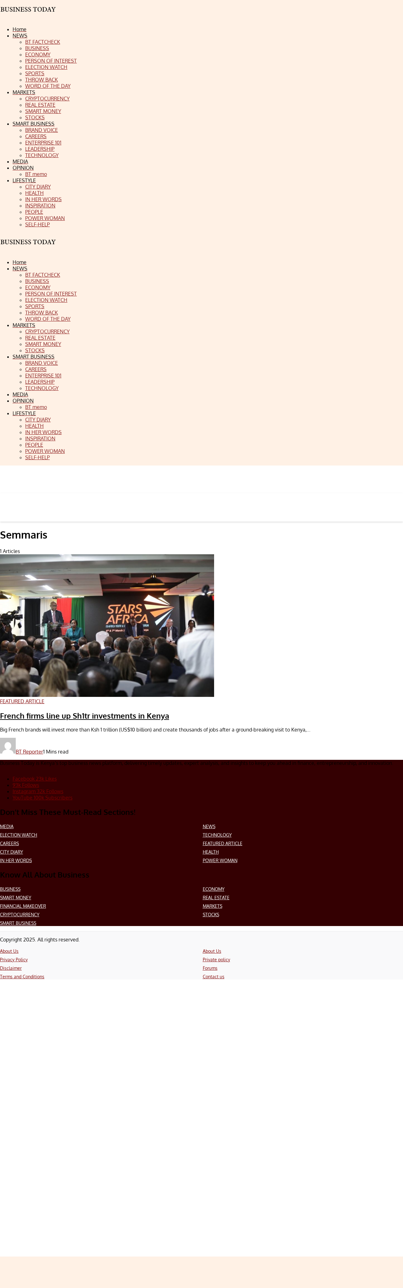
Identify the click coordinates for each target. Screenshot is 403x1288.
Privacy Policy (14, 959)
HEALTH (211, 852)
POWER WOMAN (220, 860)
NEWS (209, 826)
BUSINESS (10, 889)
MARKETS (212, 906)
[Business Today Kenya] (28, 247)
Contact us (213, 976)
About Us (9, 951)
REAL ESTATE (216, 897)
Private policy (216, 959)
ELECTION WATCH (18, 835)
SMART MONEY (15, 897)
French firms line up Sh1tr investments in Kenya (84, 715)
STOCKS (211, 914)
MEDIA (7, 826)
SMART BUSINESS (18, 923)
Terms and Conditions (22, 976)
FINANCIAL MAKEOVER (23, 906)
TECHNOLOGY (217, 835)
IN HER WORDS (16, 860)
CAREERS (9, 843)
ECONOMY (213, 889)
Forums (210, 968)
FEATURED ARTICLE (222, 843)
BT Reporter (29, 752)
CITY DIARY (11, 852)
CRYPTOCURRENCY (19, 914)
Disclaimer (11, 968)
